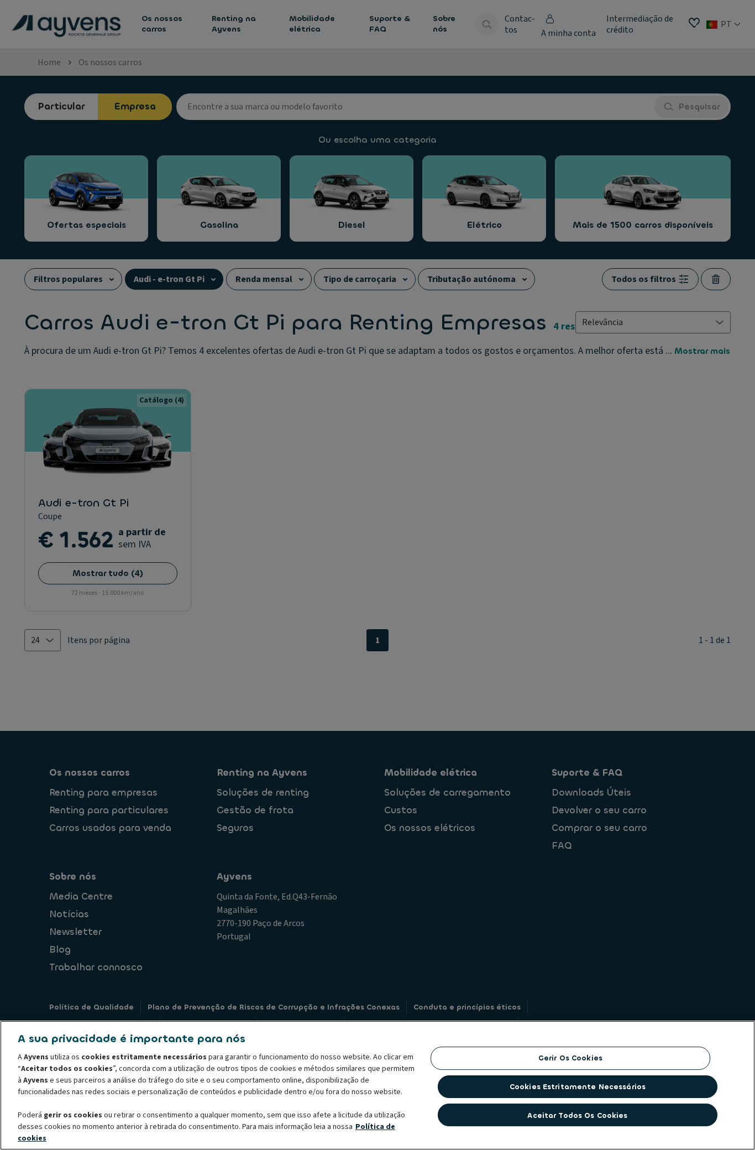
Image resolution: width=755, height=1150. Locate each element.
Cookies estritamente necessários (578, 1086)
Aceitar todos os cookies (577, 1115)
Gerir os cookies (570, 1058)
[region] (377, 1085)
